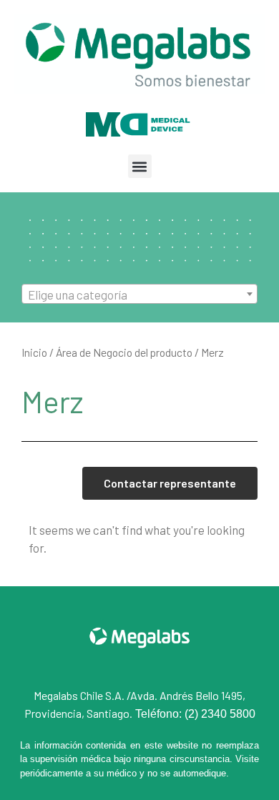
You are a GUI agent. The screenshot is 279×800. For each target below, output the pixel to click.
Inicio (34, 352)
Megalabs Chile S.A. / (82, 695)
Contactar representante (170, 483)
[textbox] (139, 295)
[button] (140, 166)
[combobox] (139, 294)
